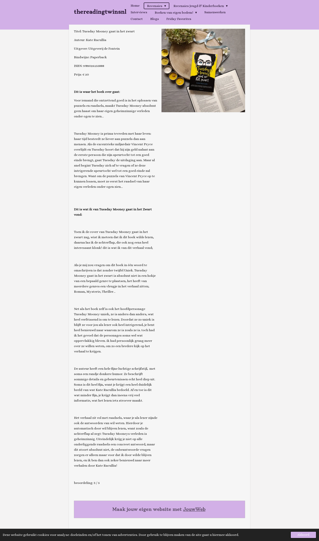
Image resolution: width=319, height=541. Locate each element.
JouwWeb (194, 509)
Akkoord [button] (303, 534)
